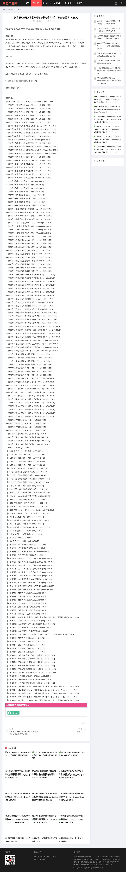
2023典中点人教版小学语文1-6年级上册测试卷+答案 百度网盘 (108, 22)
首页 (27, 3)
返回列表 (79, 731)
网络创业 (68, 3)
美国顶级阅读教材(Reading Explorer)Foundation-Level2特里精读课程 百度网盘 (109, 80)
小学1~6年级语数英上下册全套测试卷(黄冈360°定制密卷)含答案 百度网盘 (109, 70)
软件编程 (57, 3)
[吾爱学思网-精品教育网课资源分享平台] (9, 3)
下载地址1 (15, 713)
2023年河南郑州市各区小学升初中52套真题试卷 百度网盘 (109, 62)
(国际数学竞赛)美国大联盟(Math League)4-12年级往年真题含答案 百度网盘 (109, 45)
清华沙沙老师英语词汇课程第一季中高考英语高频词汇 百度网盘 (109, 54)
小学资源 (18, 9)
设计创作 (46, 3)
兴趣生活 (79, 3)
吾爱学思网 (87, 868)
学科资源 (35, 3)
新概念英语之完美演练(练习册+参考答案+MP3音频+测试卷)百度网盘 (109, 37)
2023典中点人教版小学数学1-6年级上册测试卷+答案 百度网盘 (108, 30)
